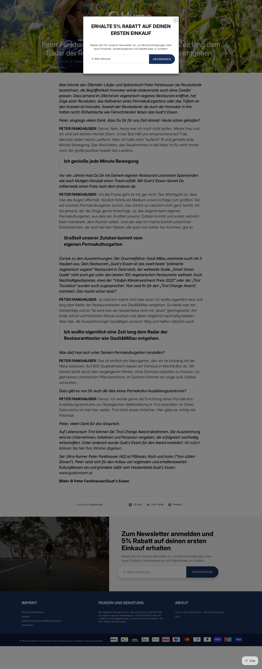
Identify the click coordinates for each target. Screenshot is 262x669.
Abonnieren (162, 59)
